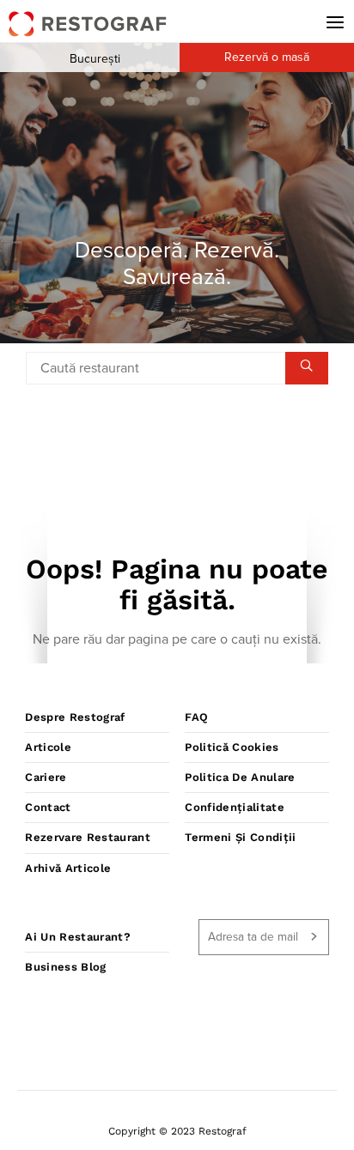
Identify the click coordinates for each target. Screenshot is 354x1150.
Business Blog (65, 966)
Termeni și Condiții (240, 837)
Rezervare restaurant (87, 837)
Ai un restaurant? (78, 936)
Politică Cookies (231, 747)
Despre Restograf (75, 717)
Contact (47, 807)
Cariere (45, 777)
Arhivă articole (68, 868)
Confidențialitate (234, 807)
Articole (48, 747)
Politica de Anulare (240, 777)
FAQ (196, 717)
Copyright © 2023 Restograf (177, 1131)
